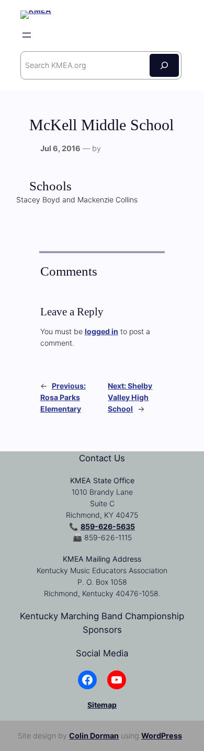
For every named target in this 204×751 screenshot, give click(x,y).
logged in (101, 331)
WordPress (161, 735)
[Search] (164, 65)
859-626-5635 (108, 526)
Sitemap (102, 704)
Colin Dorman (94, 735)
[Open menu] (26, 35)
